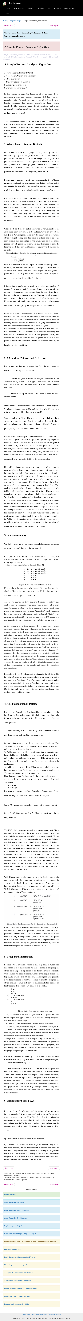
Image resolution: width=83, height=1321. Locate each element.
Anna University (19, 8)
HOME (8, 8)
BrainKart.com (15, 3)
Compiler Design (15, 21)
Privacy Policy (26, 1314)
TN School (57, 8)
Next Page (53, 25)
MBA (49, 8)
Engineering (40, 8)
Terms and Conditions (37, 1314)
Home (5, 21)
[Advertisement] (72, 52)
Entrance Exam (69, 8)
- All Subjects (14, 1202)
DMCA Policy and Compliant (52, 1314)
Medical (30, 8)
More (7, 13)
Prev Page (9, 25)
